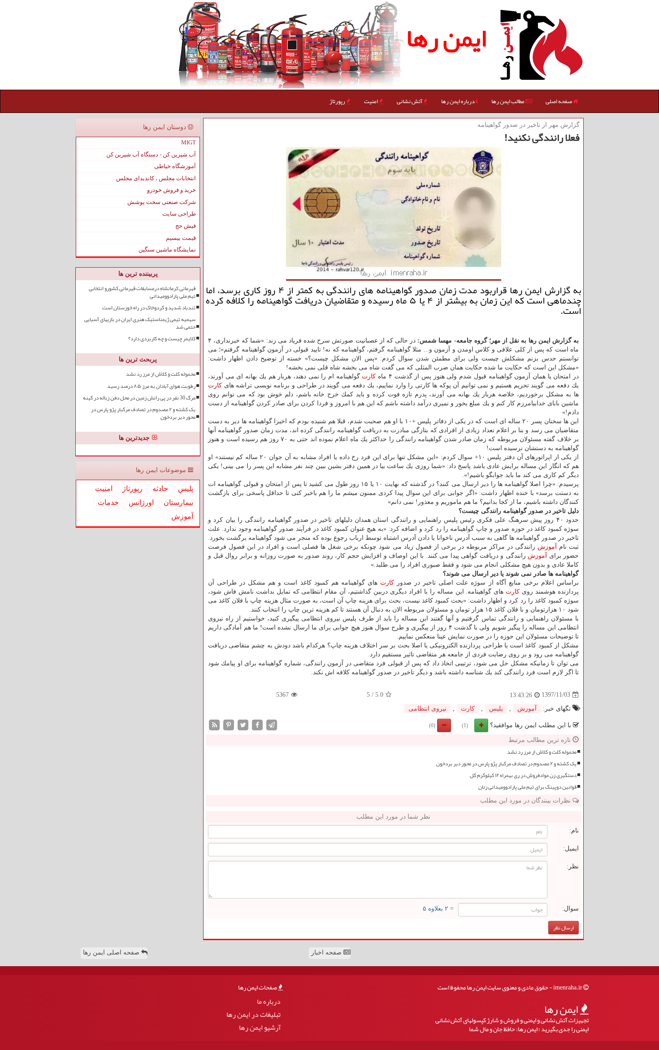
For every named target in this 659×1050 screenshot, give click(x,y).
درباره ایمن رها (458, 101)
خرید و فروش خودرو (171, 190)
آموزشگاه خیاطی (175, 166)
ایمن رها (446, 38)
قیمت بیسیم (181, 237)
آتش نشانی (410, 101)
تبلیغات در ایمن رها (253, 1015)
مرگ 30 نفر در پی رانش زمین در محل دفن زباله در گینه (139, 398)
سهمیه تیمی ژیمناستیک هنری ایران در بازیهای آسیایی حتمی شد (139, 323)
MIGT (188, 142)
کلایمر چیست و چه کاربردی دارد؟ (161, 339)
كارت (369, 376)
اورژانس (141, 502)
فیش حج (185, 225)
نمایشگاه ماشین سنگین (167, 249)
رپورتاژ (338, 101)
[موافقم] (481, 725)
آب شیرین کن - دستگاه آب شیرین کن (151, 154)
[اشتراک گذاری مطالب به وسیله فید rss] (214, 724)
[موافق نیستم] (444, 725)
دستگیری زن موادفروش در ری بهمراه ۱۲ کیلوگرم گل (523, 775)
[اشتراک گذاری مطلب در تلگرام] (271, 724)
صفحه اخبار (327, 952)
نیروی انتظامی (427, 708)
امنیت (371, 101)
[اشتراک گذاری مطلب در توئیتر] (243, 724)
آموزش (547, 546)
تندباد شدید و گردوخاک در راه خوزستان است (148, 308)
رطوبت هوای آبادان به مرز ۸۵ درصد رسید (151, 386)
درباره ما (269, 1002)
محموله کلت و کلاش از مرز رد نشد (542, 752)
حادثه (160, 488)
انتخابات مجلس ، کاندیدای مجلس (156, 178)
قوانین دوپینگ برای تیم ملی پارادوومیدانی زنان (527, 787)
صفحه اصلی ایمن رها (112, 952)
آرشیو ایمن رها (260, 1028)
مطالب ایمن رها (508, 101)
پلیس (496, 708)
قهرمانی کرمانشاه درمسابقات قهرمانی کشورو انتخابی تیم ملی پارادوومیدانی (142, 292)
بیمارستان (178, 502)
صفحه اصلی (559, 101)
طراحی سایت (179, 213)
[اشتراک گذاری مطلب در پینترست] (228, 724)
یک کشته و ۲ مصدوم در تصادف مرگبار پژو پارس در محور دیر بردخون (506, 764)
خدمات (108, 502)
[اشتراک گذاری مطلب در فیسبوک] (257, 724)
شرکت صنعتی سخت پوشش (161, 202)
